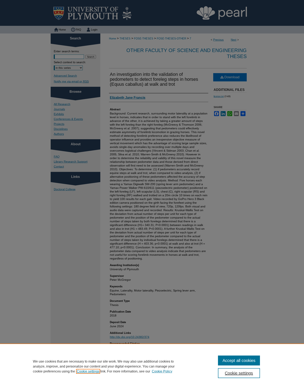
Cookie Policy (162, 371)
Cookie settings (88, 371)
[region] (152, 366)
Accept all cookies (239, 360)
